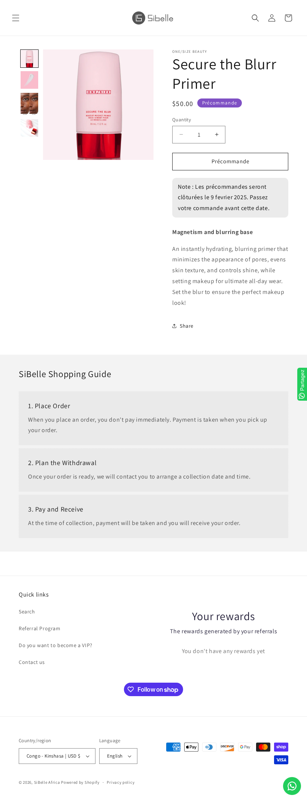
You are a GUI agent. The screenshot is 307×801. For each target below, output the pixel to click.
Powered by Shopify (80, 782)
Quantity (181, 119)
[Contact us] (292, 786)
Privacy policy (120, 782)
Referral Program (40, 628)
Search (27, 611)
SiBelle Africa (47, 782)
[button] (15, 18)
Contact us (32, 662)
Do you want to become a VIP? (55, 645)
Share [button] (187, 325)
